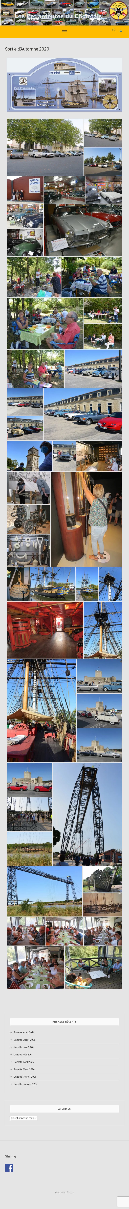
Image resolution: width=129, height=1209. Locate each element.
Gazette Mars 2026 (24, 1069)
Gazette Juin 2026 (24, 1047)
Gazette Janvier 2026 (25, 1084)
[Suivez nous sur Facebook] (9, 1168)
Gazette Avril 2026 (24, 1061)
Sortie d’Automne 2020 (27, 49)
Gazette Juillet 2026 (24, 1039)
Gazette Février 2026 (25, 1076)
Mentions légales (64, 1193)
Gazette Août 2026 (24, 1032)
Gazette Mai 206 (23, 1054)
